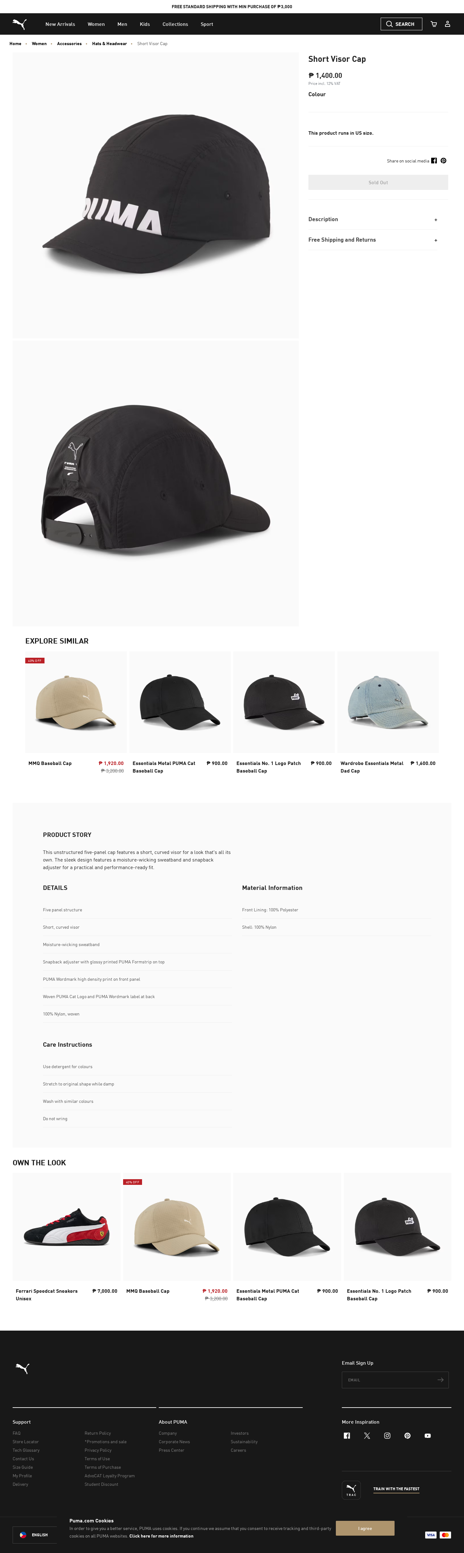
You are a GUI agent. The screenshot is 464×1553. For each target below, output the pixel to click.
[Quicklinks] (448, 24)
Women (39, 43)
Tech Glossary (26, 1450)
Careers (238, 1450)
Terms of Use (97, 1458)
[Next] (429, 714)
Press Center (171, 1450)
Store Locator (26, 1441)
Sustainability (244, 1441)
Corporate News (174, 1441)
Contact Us (23, 1458)
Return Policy (98, 1433)
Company (168, 1433)
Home (15, 43)
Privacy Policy (98, 1450)
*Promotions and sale (106, 1441)
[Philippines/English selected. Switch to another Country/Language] (48, 1535)
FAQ (17, 1433)
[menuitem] (60, 24)
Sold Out (378, 182)
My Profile (22, 1475)
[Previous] (35, 714)
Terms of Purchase (103, 1467)
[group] (76, 714)
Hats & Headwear (109, 43)
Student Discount (101, 1484)
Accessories (69, 43)
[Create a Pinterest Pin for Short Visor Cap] (443, 160)
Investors (240, 1433)
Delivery (20, 1484)
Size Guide (23, 1467)
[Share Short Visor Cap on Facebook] (434, 160)
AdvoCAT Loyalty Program (110, 1475)
